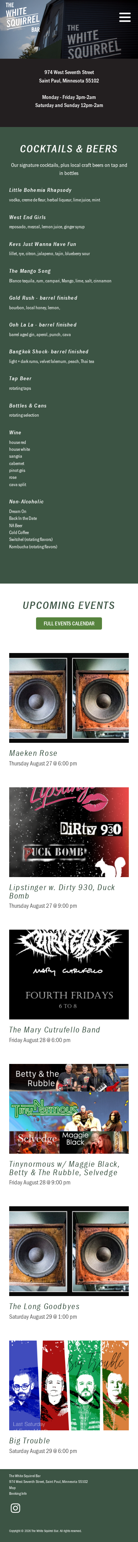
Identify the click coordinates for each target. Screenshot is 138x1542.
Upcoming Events (69, 605)
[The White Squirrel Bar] (52, 17)
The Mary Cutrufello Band (69, 991)
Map (12, 1487)
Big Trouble (69, 1402)
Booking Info (18, 1493)
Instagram (15, 1508)
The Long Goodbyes (69, 1267)
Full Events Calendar (69, 623)
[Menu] (127, 18)
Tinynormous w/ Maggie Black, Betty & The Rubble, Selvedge (69, 1130)
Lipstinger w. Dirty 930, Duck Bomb (69, 853)
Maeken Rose (69, 714)
